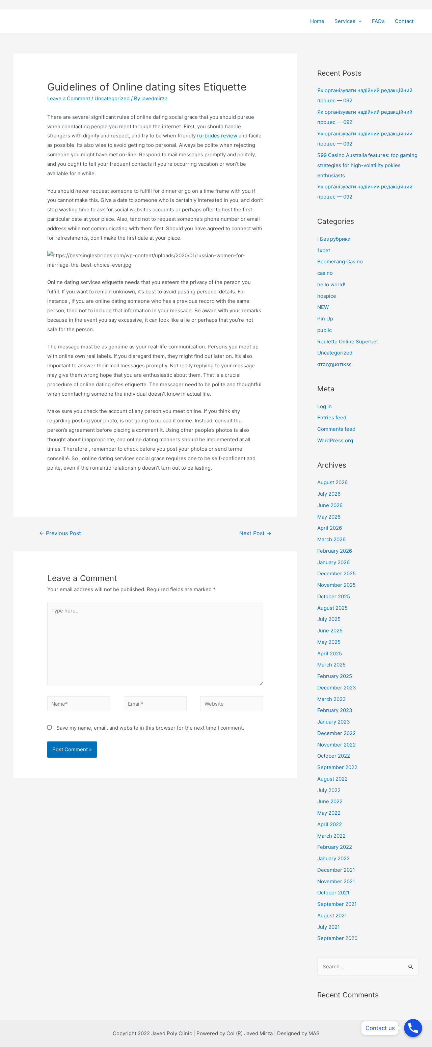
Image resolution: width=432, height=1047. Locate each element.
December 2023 (336, 687)
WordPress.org (335, 440)
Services (344, 21)
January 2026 (333, 562)
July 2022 (329, 790)
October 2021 (333, 892)
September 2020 (337, 938)
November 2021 (336, 881)
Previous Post (60, 533)
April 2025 (329, 653)
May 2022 (329, 813)
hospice (326, 296)
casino (325, 273)
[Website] (231, 705)
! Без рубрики (334, 239)
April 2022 (329, 824)
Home (317, 21)
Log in (324, 406)
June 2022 (330, 801)
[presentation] (358, 21)
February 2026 (334, 551)
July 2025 (329, 619)
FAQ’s (378, 21)
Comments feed (336, 429)
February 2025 (334, 676)
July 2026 (329, 494)
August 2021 (332, 915)
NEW (323, 307)
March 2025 (331, 664)
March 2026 (331, 539)
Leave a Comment (68, 98)
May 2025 (329, 642)
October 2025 (333, 596)
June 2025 (330, 630)
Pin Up (325, 318)
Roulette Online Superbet (347, 341)
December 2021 (336, 870)
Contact (404, 21)
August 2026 (332, 482)
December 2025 (336, 573)
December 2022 (336, 733)
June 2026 (330, 505)
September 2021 (337, 904)
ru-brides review (217, 135)
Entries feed (331, 417)
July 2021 (328, 927)
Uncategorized (112, 98)
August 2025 (332, 608)
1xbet (323, 250)
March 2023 (331, 699)
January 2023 (333, 721)
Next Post (255, 533)
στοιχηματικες (334, 364)
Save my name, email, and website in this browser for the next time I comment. (150, 728)
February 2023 (334, 710)
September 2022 (337, 767)
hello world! (331, 284)
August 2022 (332, 779)
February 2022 (334, 847)
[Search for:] (367, 966)
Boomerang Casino (340, 261)
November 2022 (336, 744)
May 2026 (329, 517)
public (324, 330)
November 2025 (336, 585)
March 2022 (331, 836)
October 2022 (333, 756)
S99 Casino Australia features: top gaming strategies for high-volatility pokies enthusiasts (367, 165)
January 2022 (333, 858)
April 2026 (329, 528)
